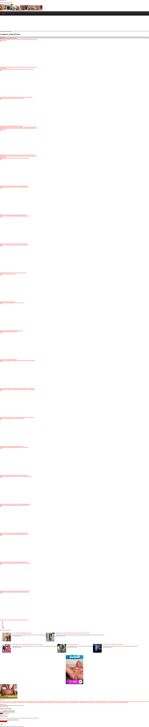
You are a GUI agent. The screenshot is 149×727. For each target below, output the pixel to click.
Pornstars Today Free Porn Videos (61, 702)
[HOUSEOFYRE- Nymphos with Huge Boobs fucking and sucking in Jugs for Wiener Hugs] (50, 641)
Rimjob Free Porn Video (7, 702)
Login (1, 713)
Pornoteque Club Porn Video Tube (102, 701)
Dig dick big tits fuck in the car (72, 644)
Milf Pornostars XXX (50, 702)
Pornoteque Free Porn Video (5, 701)
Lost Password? (6, 713)
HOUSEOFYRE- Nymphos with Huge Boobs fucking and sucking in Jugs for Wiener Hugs (73, 632)
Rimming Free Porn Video (123, 701)
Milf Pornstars (42, 702)
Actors (3, 13)
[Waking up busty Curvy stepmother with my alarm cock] (97, 652)
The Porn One (91, 702)
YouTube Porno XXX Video (53, 701)
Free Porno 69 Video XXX (73, 702)
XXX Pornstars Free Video (112, 702)
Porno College (14, 701)
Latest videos (2, 38)
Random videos (14, 38)
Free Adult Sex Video (113, 701)
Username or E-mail (3, 720)
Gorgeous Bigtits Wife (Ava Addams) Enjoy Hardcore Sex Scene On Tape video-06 (27, 644)
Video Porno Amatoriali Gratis (73, 701)
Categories (4, 12)
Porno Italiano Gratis (83, 701)
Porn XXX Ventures (29, 702)
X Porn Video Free (132, 701)
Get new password (3, 721)
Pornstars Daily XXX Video (123, 702)
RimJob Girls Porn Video (42, 701)
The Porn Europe (103, 702)
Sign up (10, 726)
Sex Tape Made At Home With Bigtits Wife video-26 (21, 632)
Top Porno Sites (36, 702)
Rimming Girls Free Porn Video (19, 702)
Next (3, 627)
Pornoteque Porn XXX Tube (22, 701)
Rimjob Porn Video (91, 701)
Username (2, 711)
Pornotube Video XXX (33, 701)
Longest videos (8, 38)
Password (2, 712)
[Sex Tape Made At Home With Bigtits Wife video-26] (6, 641)
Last (3, 628)
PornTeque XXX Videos (83, 702)
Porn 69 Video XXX (63, 701)
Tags (3, 14)
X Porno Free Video (140, 701)
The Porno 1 (97, 702)
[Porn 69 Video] (3, 0)
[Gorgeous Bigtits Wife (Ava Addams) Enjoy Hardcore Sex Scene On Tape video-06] (6, 652)
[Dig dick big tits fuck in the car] (61, 652)
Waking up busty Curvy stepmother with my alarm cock (113, 644)
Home (3, 11)
